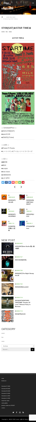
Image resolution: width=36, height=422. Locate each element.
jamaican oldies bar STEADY (8, 405)
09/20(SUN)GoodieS (21, 287)
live (7, 31)
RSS (23, 412)
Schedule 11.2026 (6, 395)
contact (3, 407)
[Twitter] (13, 412)
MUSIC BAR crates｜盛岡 (16, 419)
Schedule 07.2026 (6, 386)
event (3, 31)
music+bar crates (5, 400)
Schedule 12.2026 (6, 398)
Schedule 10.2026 (6, 393)
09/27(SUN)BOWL (21, 260)
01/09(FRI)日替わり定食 (11, 228)
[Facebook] (16, 412)
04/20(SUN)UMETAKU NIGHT (30, 202)
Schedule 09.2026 (6, 391)
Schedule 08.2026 (6, 388)
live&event (4, 380)
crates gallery (5, 403)
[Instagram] (19, 412)
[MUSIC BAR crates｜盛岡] (6, 3)
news (10, 31)
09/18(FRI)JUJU (20, 314)
